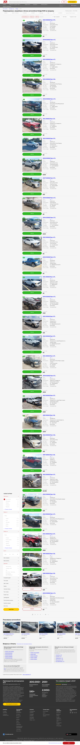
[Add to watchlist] (40, 21)
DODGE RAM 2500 (8, 653)
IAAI (64, 740)
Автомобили (24, 16)
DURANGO (26, 13)
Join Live (32, 35)
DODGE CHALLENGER (9, 651)
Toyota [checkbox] (7, 518)
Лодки (17, 721)
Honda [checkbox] (7, 524)
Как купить (58, 712)
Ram (49, 13)
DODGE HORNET (33, 659)
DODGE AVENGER (33, 655)
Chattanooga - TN (59, 658)
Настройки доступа (9, 734)
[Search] (59, 2)
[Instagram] (70, 712)
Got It (69, 743)
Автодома (18, 714)
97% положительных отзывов (61, 682)
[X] (74, 712)
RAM (37, 16)
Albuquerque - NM (59, 659)
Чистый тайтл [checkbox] (8, 566)
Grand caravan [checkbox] (8, 539)
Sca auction (5, 8)
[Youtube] (76, 712)
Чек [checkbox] (6, 570)
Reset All (41, 16)
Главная (4, 4)
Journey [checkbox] (7, 543)
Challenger (42, 13)
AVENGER (61, 13)
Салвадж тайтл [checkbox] (9, 568)
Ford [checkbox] (7, 520)
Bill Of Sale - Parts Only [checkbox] (10, 572)
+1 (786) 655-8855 (20, 738)
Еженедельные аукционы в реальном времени (33, 695)
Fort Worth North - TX (60, 661)
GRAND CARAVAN (16, 13)
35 (45, 614)
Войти (64, 1)
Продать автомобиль (7, 6)
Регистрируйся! (72, 1)
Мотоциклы (18, 715)
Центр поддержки (26, 674)
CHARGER (7, 13)
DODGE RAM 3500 (8, 657)
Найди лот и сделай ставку (14, 4)
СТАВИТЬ (32, 589)
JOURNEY (34, 13)
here (5, 668)
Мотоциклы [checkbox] (8, 501)
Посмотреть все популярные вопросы (24, 643)
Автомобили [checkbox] (8, 499)
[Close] (77, 743)
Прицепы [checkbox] (7, 506)
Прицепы (18, 722)
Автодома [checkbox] (8, 504)
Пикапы (17, 717)
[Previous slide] (22, 17)
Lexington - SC (58, 656)
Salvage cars (11, 8)
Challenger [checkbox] (8, 545)
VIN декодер (58, 725)
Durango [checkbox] (7, 541)
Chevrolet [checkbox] (7, 522)
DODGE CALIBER (33, 657)
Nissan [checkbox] (7, 526)
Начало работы (44, 4)
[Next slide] (49, 17)
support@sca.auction (34, 738)
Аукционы (35, 4)
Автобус (18, 719)
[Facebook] (72, 712)
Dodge (17, 8)
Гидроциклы (18, 724)
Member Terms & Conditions (27, 740)
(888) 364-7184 (26, 738)
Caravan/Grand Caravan (71, 13)
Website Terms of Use (19, 740)
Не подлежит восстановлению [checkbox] (9, 574)
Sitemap (33, 740)
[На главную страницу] (5, 2)
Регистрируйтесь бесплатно (11, 704)
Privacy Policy (14, 740)
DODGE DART (33, 654)
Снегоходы (18, 729)
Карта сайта (18, 730)
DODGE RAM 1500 (8, 654)
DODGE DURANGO (8, 656)
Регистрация (45, 711)
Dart (54, 13)
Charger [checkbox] (7, 537)
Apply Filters (11, 609)
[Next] (48, 614)
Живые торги (27, 4)
